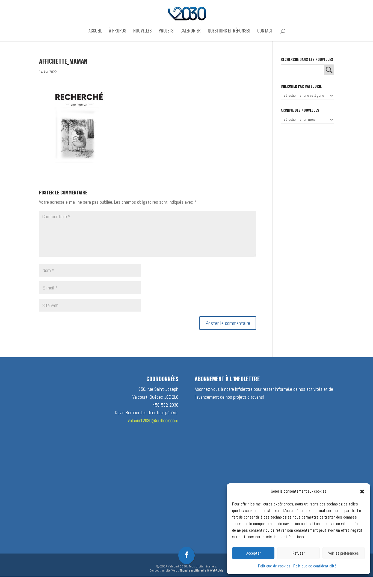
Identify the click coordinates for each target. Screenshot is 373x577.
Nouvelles (142, 31)
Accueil (95, 31)
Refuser (298, 553)
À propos (117, 31)
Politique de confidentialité (314, 566)
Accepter (253, 553)
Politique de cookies (274, 566)
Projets (166, 31)
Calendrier (190, 31)
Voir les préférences (343, 553)
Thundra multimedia (193, 570)
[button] (362, 491)
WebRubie (216, 570)
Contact (265, 31)
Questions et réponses (229, 31)
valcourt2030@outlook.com (153, 421)
